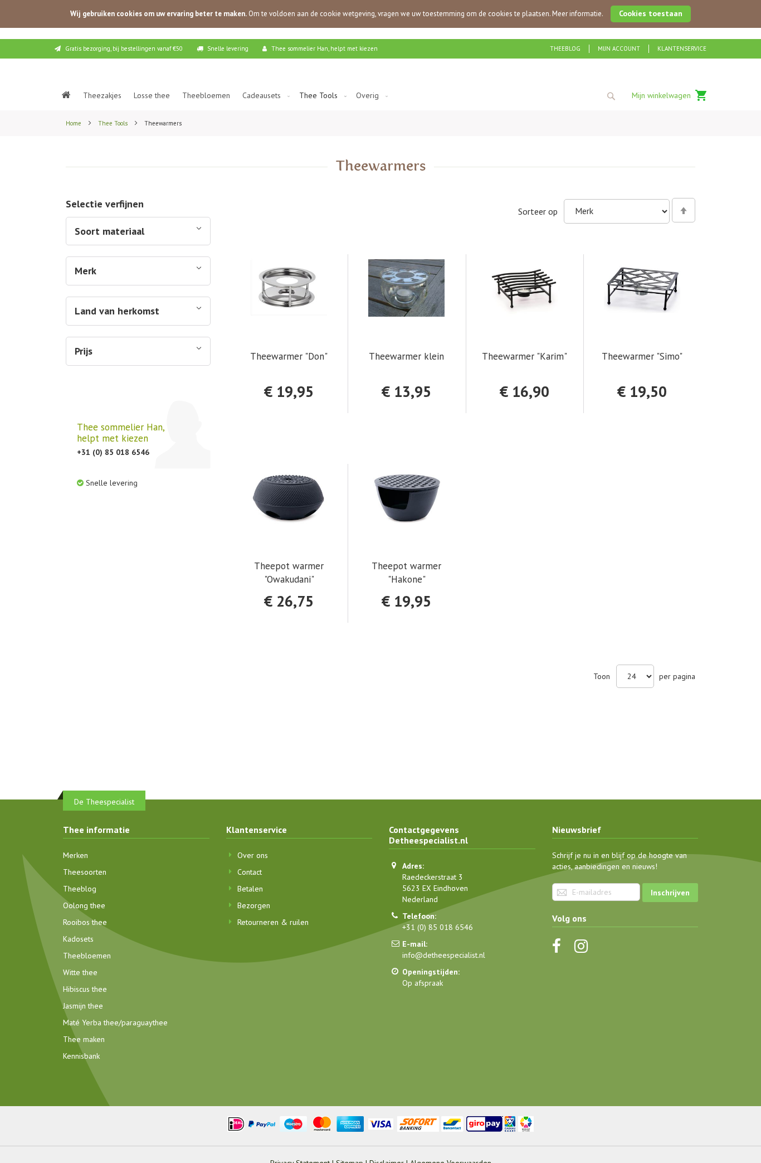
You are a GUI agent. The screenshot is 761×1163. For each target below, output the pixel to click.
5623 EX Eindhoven (435, 888)
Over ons (252, 855)
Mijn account (619, 48)
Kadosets (78, 939)
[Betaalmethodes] (380, 1123)
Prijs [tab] (83, 351)
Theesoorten (84, 872)
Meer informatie (577, 13)
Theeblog (565, 48)
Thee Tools (113, 123)
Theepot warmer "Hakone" (406, 572)
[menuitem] (66, 95)
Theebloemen (87, 956)
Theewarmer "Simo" (642, 356)
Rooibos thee (85, 922)
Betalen (250, 889)
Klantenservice (681, 48)
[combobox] (610, 96)
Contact (249, 872)
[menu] (380, 95)
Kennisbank (81, 1056)
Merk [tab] (85, 270)
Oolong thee (84, 905)
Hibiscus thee (85, 989)
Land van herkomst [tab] (117, 310)
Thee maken (84, 1039)
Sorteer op (538, 210)
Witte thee (80, 972)
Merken (75, 855)
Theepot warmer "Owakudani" (289, 572)
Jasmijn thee (83, 1006)
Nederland (420, 899)
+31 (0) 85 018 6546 (437, 927)
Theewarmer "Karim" (524, 356)
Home (74, 123)
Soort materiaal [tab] (109, 231)
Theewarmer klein (406, 356)
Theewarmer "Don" (289, 356)
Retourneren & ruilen (273, 922)
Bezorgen (253, 905)
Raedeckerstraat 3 (432, 877)
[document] (380, 14)
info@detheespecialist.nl (443, 955)
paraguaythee (144, 1022)
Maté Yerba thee (91, 1022)
